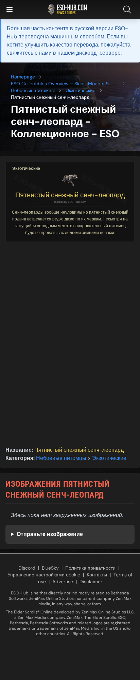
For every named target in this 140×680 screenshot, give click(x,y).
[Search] (128, 9)
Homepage (23, 77)
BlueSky (50, 568)
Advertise (62, 581)
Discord (26, 568)
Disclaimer (91, 581)
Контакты (97, 575)
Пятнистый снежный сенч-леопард (70, 195)
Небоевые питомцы (33, 90)
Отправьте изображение (50, 534)
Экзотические (80, 90)
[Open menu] (9, 9)
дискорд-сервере (98, 52)
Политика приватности (90, 568)
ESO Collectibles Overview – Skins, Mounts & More (60, 83)
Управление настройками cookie (43, 575)
